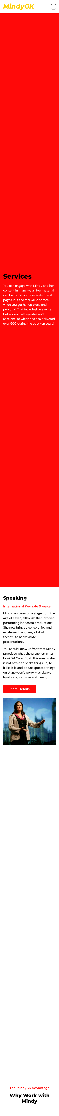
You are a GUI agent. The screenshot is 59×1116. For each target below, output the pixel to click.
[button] (53, 6)
